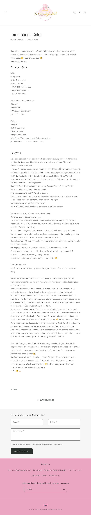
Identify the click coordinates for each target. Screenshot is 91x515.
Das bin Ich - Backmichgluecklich (55, 470)
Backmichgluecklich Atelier (42, 509)
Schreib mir (35, 476)
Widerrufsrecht (54, 476)
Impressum (77, 470)
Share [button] (15, 389)
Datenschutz (37, 470)
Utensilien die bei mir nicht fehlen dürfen (27, 141)
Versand (44, 476)
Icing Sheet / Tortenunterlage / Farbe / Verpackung (31, 138)
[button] (5, 12)
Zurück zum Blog (47, 399)
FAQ (70, 470)
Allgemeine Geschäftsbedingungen (19, 470)
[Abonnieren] (64, 489)
